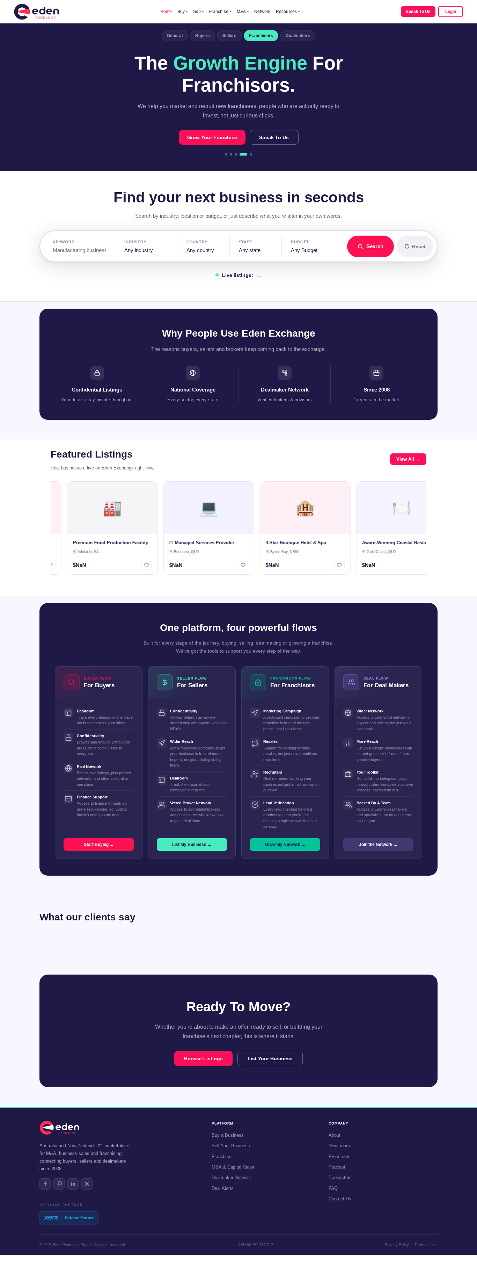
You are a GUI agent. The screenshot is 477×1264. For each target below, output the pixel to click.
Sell (198, 11)
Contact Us (340, 1198)
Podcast (337, 1167)
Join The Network (270, 137)
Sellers (229, 35)
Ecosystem (340, 1177)
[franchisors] (241, 154)
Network (262, 11)
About (334, 1135)
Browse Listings (203, 1058)
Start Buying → (99, 844)
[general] (226, 154)
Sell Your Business (231, 1145)
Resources (288, 11)
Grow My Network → (285, 844)
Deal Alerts (223, 1188)
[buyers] (231, 154)
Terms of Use (426, 1245)
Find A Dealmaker (206, 137)
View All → (408, 459)
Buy (182, 11)
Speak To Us (418, 11)
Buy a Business (228, 1135)
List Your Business (270, 1058)
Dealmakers (298, 35)
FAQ (333, 1188)
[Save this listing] (130, 565)
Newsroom (339, 1145)
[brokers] (248, 154)
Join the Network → (378, 844)
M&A (243, 11)
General (175, 35)
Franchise (220, 11)
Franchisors (261, 35)
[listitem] (45, 1184)
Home (166, 11)
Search (374, 246)
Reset (419, 246)
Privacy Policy (397, 1245)
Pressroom (340, 1156)
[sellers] (236, 154)
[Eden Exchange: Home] (36, 12)
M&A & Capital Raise (233, 1167)
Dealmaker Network (231, 1177)
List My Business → (192, 844)
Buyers (202, 35)
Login (450, 11)
